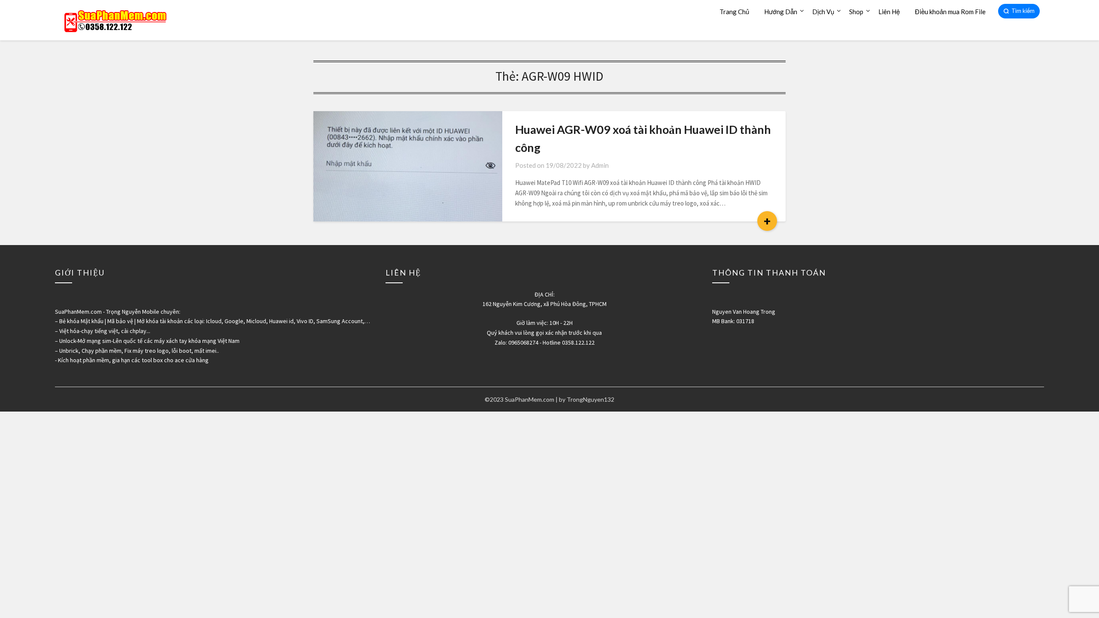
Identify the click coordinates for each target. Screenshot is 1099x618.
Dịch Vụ (823, 11)
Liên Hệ (889, 11)
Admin (600, 165)
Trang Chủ (734, 11)
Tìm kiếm (1023, 10)
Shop (856, 11)
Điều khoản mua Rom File (950, 11)
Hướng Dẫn (780, 11)
